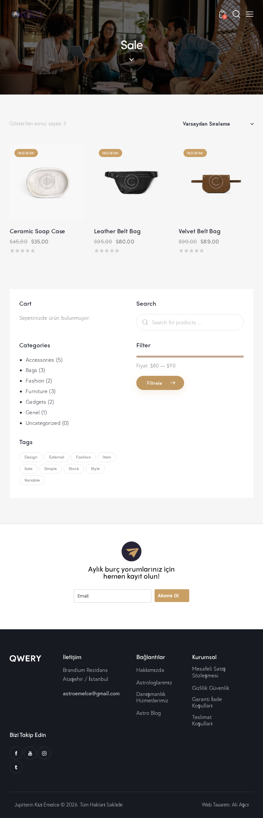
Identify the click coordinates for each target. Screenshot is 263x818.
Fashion (35, 380)
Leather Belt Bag (117, 231)
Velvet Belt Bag (200, 231)
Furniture (36, 391)
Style (95, 468)
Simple (50, 468)
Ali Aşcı (240, 804)
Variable (32, 480)
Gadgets (36, 401)
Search (143, 322)
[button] (29, 181)
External (56, 457)
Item (107, 457)
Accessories (40, 359)
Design (30, 457)
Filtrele (154, 382)
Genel (33, 412)
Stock (74, 468)
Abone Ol (168, 595)
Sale (28, 468)
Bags (31, 370)
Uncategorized (43, 422)
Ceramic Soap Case (37, 231)
